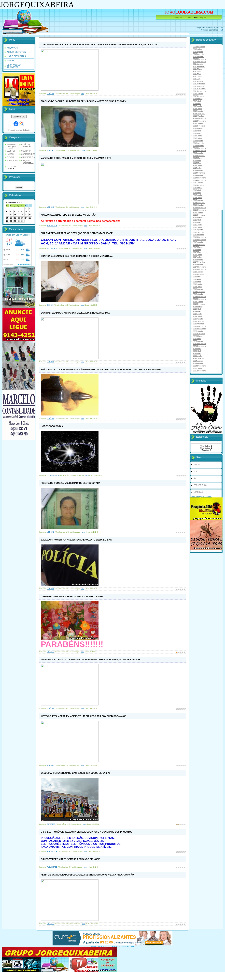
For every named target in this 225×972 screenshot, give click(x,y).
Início (190, 17)
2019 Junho (197, 314)
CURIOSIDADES (28, 154)
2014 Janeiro (198, 153)
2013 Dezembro (199, 151)
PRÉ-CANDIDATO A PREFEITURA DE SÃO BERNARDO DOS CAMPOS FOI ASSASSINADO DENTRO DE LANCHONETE (101, 369)
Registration (179, 17)
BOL (195, 471)
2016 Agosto (198, 230)
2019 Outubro (198, 324)
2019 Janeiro (198, 302)
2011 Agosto (198, 81)
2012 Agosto (198, 111)
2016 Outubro (198, 235)
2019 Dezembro (199, 329)
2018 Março (197, 277)
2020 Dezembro (199, 344)
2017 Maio (197, 252)
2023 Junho (197, 356)
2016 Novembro (199, 237)
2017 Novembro (199, 267)
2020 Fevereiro (199, 334)
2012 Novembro (199, 118)
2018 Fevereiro (199, 274)
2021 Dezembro (199, 346)
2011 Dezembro (199, 91)
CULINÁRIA (26, 151)
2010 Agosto (198, 52)
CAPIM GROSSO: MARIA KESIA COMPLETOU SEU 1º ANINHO (72, 596)
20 (11, 218)
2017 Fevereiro (199, 245)
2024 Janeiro (198, 361)
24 (26, 218)
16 (22, 215)
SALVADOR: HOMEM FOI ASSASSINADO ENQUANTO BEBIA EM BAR (76, 540)
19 (7, 218)
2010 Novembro (199, 59)
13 (11, 215)
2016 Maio (197, 222)
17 (26, 215)
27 (11, 221)
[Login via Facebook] (16, 123)
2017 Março (197, 247)
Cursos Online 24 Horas (100, 946)
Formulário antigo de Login (18, 130)
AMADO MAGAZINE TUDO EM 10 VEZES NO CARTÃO (68, 215)
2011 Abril (196, 71)
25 (30, 218)
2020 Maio (197, 339)
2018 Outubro (198, 294)
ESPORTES (11, 144)
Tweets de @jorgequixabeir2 (201, 496)
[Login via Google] (21, 123)
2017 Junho (197, 254)
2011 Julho (197, 79)
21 (15, 218)
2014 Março (197, 158)
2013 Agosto (198, 141)
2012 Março (197, 99)
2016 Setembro (199, 232)
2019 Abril (197, 309)
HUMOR (10, 154)
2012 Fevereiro (199, 96)
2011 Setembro (199, 84)
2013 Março (197, 128)
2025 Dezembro (199, 371)
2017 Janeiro (198, 242)
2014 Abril (197, 160)
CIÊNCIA (10, 157)
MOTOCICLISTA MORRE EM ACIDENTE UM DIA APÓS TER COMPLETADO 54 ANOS (83, 716)
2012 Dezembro (199, 121)
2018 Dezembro (199, 299)
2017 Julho (197, 257)
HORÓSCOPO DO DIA (52, 426)
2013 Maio (197, 133)
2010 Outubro (198, 57)
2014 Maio (197, 163)
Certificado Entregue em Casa (122, 946)
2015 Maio (197, 193)
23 (22, 218)
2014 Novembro (199, 178)
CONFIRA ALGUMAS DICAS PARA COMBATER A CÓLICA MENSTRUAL (77, 256)
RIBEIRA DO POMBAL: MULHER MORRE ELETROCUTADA (70, 483)
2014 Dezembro (199, 180)
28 (15, 221)
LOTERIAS (198, 492)
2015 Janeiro (198, 183)
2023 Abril (197, 351)
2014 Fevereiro (199, 156)
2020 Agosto (198, 341)
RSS (221, 30)
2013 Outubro (198, 146)
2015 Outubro (198, 205)
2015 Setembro (199, 203)
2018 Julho (197, 287)
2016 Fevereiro (199, 215)
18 (30, 215)
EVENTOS (11, 151)
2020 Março (197, 336)
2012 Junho (197, 106)
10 (26, 212)
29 (19, 221)
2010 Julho (197, 49)
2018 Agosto (198, 289)
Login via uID (19, 116)
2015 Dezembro (199, 210)
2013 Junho (197, 136)
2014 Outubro (198, 175)
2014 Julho (197, 168)
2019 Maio (197, 311)
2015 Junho (197, 195)
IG (195, 478)
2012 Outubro (198, 116)
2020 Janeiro (198, 331)
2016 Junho (197, 225)
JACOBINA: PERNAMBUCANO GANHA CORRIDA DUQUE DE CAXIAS (76, 773)
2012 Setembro (199, 113)
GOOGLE (198, 464)
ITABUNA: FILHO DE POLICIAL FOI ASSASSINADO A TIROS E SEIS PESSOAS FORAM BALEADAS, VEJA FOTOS (99, 44)
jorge (82, 94)
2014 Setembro (199, 173)
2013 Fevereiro (199, 126)
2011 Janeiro (198, 64)
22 (19, 218)
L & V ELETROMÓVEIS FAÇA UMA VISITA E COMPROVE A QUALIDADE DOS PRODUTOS (86, 832)
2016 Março (197, 217)
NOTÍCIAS (25, 144)
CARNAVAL (25, 160)
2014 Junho (197, 165)
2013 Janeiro (198, 123)
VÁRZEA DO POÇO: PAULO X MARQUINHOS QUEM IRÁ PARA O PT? (76, 158)
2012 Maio (197, 104)
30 (22, 221)
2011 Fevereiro (199, 66)
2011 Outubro (198, 86)
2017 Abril (197, 250)
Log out (203, 17)
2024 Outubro (198, 363)
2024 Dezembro (199, 366)
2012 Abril (197, 101)
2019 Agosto (198, 319)
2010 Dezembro (199, 62)
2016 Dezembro (199, 240)
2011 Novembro (199, 89)
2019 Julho (197, 316)
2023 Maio (197, 353)
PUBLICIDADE (13, 160)
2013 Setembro (199, 143)
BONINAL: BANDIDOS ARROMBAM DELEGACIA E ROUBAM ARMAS (75, 313)
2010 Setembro (199, 54)
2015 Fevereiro (199, 185)
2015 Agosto (198, 200)
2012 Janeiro (198, 94)
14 (15, 215)
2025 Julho (197, 368)
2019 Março (197, 306)
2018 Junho (197, 284)
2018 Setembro (199, 292)
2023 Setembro (199, 358)
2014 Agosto (198, 170)
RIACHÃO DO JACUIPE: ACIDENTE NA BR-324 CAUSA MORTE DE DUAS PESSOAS (83, 101)
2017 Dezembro (199, 269)
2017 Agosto (198, 259)
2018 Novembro (199, 297)
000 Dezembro (199, 47)
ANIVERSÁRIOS (28, 157)
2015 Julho (197, 198)
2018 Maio (197, 282)
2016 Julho (197, 227)
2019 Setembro (199, 321)
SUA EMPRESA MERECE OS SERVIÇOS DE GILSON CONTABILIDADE (77, 233)
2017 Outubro (198, 264)
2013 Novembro (199, 148)
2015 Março (197, 188)
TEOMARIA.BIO (200, 485)
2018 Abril (197, 279)
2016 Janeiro (198, 212)
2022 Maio (197, 349)
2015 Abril (197, 190)
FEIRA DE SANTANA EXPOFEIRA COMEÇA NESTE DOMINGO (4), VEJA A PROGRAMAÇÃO (87, 875)
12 (7, 215)
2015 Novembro (199, 207)
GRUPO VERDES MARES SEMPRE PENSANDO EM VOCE (70, 859)
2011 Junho (197, 76)
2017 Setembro (199, 262)
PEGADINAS (12, 167)
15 (19, 215)
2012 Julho (197, 109)
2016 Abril (197, 220)
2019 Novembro (199, 326)
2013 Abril (197, 131)
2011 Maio (197, 74)
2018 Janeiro (198, 272)
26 (7, 221)
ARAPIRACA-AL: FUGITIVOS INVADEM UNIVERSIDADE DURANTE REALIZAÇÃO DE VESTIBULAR (90, 659)
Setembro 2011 (14, 203)
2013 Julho (197, 138)
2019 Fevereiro (199, 304)
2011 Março (197, 69)
